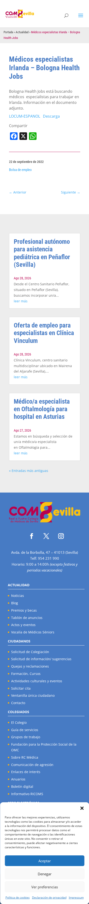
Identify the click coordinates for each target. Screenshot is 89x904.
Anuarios (18, 779)
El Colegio (19, 722)
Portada (8, 32)
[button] (82, 808)
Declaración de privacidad (49, 897)
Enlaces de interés (25, 772)
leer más (21, 301)
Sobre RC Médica (24, 757)
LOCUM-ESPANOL (24, 116)
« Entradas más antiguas (28, 470)
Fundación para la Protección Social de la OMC (43, 747)
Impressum (76, 897)
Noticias (17, 595)
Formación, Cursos (26, 673)
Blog (14, 603)
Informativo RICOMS (27, 794)
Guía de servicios (24, 730)
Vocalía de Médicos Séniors (32, 632)
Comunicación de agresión (32, 764)
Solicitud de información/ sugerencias (41, 659)
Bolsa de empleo (20, 170)
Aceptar (44, 860)
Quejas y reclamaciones (30, 666)
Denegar (45, 874)
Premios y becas (24, 610)
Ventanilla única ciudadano (33, 695)
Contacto (18, 703)
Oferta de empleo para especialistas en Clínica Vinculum (44, 333)
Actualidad (22, 32)
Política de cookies (17, 897)
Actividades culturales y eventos (36, 681)
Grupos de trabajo (25, 737)
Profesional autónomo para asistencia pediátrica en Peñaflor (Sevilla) (42, 253)
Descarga (51, 116)
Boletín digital (22, 786)
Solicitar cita (21, 688)
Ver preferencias (44, 887)
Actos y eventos (23, 625)
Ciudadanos (19, 641)
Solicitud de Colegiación (30, 652)
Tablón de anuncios (26, 617)
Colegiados (18, 712)
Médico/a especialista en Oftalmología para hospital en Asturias (42, 409)
